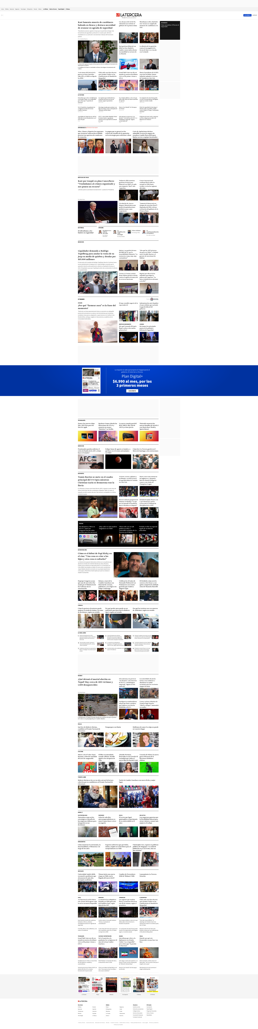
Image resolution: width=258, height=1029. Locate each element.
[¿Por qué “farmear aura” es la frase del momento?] (97, 331)
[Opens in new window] (111, 992)
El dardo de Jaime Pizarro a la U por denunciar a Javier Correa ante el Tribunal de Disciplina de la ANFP (149, 502)
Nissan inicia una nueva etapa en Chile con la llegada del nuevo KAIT (106, 876)
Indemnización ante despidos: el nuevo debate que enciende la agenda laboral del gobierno (149, 306)
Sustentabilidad (82, 815)
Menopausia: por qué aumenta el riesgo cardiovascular (148, 968)
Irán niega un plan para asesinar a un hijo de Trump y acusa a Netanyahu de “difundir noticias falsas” (107, 109)
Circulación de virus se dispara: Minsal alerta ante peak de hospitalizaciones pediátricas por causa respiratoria (127, 207)
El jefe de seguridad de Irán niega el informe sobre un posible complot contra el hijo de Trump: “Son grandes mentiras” (149, 109)
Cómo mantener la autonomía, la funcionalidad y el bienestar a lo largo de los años (89, 846)
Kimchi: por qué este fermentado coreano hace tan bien (149, 940)
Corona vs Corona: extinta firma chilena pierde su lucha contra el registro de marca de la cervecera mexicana (128, 276)
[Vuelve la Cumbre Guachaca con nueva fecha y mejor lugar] (139, 797)
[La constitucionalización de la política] (144, 231)
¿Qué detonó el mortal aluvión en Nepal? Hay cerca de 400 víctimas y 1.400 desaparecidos (95, 682)
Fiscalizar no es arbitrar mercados (107, 232)
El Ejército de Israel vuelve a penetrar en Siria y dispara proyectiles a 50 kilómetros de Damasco (149, 118)
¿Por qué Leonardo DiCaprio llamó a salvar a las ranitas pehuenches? (128, 328)
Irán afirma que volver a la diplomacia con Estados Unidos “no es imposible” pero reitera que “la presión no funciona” (87, 100)
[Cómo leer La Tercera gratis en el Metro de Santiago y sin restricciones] (146, 461)
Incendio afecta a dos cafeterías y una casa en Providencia (115, 649)
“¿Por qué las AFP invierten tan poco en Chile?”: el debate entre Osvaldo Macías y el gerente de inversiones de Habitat (149, 254)
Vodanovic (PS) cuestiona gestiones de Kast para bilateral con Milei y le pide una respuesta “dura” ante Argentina (128, 184)
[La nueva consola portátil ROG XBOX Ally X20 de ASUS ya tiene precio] (128, 436)
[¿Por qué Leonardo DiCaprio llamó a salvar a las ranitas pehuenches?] (128, 337)
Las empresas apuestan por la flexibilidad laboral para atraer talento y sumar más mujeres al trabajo (149, 820)
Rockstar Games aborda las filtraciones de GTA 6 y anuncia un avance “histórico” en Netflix (107, 426)
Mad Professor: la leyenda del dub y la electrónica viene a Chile (107, 961)
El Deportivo (29, 9)
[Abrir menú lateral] (2, 15)
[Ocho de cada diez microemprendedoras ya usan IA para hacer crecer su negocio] (107, 831)
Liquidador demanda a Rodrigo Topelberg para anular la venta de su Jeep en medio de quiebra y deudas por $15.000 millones (97, 255)
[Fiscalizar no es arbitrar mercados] (100, 231)
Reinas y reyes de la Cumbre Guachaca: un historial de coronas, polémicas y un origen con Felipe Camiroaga (107, 584)
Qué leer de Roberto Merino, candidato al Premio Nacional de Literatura (89, 729)
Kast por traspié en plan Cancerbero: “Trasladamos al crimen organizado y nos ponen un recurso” (96, 184)
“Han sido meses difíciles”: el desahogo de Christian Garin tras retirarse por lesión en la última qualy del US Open (149, 922)
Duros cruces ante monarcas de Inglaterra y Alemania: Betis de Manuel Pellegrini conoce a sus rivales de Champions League (148, 480)
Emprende (101, 815)
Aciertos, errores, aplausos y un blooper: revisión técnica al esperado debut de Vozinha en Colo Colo (128, 479)
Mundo (35, 9)
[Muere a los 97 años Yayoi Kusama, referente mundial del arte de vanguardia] (87, 767)
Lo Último (45, 9)
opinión (80, 303)
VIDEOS (81, 523)
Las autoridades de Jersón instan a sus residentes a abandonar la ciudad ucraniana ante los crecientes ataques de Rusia (149, 682)
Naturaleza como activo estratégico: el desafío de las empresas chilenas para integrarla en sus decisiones (87, 821)
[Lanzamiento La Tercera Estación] (149, 886)
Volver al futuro (136, 230)
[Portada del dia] (91, 393)
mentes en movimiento (125, 324)
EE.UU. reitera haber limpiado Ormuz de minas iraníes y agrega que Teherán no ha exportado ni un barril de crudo (107, 119)
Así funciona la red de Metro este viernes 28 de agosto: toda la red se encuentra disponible (87, 901)
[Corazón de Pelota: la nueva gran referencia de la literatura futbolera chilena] (149, 767)
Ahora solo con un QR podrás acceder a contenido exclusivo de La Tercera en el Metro (128, 529)
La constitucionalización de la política (152, 232)
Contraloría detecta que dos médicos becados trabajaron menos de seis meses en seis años (143, 644)
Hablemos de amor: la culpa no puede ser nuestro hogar (145, 728)
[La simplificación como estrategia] (114, 231)
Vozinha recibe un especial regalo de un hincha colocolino (148, 528)
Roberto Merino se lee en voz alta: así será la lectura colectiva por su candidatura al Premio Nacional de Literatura (95, 782)
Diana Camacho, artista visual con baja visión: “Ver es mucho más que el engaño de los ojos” (149, 962)
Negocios (17, 9)
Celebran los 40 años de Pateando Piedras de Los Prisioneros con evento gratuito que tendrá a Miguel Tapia (127, 584)
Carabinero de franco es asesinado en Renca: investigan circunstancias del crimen (88, 650)
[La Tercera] (84, 992)
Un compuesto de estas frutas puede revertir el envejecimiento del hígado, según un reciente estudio (149, 99)
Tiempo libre (82, 777)
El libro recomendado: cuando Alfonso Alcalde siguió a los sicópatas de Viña (106, 757)
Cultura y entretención (104, 936)
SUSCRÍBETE (132, 391)
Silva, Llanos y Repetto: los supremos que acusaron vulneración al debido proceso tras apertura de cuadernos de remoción (90, 134)
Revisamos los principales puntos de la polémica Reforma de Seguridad (148, 328)
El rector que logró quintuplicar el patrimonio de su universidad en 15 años (128, 820)
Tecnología (23, 9)
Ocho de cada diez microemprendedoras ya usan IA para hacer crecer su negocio (107, 820)
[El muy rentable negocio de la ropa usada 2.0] (128, 316)
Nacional (12, 9)
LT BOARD (81, 299)
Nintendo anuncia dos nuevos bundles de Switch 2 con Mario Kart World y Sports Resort (149, 426)
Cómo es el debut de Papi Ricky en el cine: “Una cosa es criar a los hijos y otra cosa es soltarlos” (95, 556)
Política (7, 9)
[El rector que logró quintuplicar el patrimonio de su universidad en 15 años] (128, 831)
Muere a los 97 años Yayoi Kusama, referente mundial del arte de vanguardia (87, 756)
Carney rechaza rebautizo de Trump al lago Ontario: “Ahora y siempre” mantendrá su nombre (149, 704)
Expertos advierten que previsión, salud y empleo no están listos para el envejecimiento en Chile (118, 846)
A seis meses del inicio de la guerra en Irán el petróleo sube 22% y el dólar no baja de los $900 (87, 75)
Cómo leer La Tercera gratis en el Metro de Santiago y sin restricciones (145, 450)
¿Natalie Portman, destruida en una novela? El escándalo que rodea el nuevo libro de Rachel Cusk (128, 757)
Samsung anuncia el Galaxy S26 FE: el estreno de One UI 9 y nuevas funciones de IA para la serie (87, 969)
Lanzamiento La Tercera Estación (148, 875)
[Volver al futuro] (129, 231)
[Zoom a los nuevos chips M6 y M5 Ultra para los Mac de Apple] (87, 436)
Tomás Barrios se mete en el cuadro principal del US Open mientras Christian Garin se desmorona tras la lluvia (96, 481)
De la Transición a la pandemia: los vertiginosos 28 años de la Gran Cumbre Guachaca (86, 109)
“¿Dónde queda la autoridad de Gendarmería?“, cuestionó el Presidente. (96, 189)
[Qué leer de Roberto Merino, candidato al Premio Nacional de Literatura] (91, 739)
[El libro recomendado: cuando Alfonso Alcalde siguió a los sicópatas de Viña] (107, 767)
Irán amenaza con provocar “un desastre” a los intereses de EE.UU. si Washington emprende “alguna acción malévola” (128, 119)
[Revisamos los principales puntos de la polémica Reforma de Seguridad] (149, 337)
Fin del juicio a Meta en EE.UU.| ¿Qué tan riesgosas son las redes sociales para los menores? (88, 529)
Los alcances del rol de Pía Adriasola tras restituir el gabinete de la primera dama (128, 23)
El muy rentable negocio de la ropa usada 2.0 (128, 304)
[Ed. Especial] (125, 992)
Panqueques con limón (113, 727)
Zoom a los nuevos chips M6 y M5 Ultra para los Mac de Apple (86, 425)
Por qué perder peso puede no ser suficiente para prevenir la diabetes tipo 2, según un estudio (117, 610)
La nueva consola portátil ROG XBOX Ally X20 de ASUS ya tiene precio (128, 425)
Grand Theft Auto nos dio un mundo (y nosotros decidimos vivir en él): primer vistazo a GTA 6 (128, 75)
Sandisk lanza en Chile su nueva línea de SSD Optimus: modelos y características (87, 962)
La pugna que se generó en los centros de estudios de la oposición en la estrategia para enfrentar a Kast (118, 133)
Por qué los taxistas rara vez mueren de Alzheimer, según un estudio (145, 609)
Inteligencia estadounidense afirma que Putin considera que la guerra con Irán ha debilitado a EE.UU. (128, 704)
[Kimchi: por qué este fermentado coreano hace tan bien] (149, 952)
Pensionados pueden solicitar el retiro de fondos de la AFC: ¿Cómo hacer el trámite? (89, 451)
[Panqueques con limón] (118, 739)
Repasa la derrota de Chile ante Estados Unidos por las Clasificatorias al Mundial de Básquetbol (149, 930)
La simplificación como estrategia (121, 232)
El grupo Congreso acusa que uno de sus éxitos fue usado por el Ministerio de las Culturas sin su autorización (87, 584)
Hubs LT (80, 812)
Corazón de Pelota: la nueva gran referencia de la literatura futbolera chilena (149, 757)
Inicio (2, 9)
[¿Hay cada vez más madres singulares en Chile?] (108, 539)
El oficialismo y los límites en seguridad (85, 232)
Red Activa (142, 815)
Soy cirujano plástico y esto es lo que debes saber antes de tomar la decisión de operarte (128, 99)
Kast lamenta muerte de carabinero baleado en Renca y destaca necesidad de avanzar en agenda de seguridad (96, 25)
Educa (120, 815)
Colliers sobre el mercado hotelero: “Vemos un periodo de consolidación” (107, 921)
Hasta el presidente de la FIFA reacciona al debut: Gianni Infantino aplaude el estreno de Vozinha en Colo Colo (149, 75)
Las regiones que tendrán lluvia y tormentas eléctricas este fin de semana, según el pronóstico (106, 99)
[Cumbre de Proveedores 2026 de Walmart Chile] (128, 886)
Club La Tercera (53, 9)
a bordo (142, 324)
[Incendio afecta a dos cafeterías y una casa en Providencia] (127, 650)
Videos (39, 9)
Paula (141, 936)
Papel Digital (61, 9)
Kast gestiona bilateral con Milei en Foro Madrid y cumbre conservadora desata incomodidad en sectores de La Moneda (128, 50)
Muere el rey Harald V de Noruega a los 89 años (128, 108)
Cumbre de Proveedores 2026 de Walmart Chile (127, 875)
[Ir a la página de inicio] (129, 15)
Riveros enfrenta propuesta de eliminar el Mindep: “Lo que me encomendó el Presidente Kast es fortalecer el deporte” (128, 502)
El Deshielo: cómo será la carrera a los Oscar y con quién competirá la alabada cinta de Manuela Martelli (149, 583)
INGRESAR (254, 15)
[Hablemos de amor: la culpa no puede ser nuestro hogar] (146, 739)
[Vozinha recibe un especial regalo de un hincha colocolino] (148, 539)
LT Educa (68, 9)
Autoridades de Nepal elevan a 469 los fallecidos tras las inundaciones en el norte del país (87, 118)
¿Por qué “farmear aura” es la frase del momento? (97, 307)
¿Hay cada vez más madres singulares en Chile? (108, 527)
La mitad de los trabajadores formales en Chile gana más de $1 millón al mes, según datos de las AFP (115, 644)
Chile (79, 897)
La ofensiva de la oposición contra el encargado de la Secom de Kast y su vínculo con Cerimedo (148, 49)
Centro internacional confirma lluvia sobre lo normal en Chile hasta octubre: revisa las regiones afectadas (148, 184)
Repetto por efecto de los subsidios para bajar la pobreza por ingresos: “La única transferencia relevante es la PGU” (149, 277)
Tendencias (122, 897)
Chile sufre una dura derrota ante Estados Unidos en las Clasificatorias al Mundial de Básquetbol (107, 75)
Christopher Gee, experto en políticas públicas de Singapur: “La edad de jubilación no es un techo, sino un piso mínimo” (145, 847)
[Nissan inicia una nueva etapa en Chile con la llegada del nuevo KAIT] (107, 886)
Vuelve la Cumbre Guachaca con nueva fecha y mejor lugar (137, 781)
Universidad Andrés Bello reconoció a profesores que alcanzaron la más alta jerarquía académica (87, 877)
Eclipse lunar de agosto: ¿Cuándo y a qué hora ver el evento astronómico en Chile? (117, 451)
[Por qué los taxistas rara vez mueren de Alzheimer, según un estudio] (146, 621)
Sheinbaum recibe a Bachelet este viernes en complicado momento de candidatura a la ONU (149, 24)
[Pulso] (98, 992)
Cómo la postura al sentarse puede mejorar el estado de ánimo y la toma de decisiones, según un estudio (90, 610)
